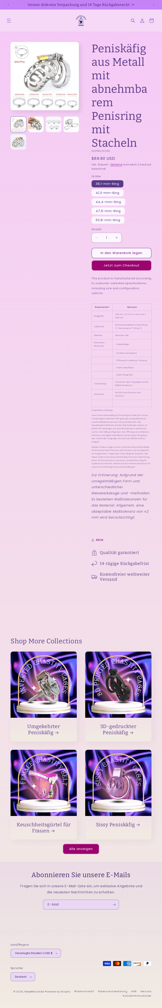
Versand (116, 164)
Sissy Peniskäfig (115, 825)
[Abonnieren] (114, 905)
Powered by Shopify (57, 991)
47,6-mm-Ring (108, 211)
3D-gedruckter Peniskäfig (118, 729)
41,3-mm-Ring (107, 193)
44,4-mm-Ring (108, 202)
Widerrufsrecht (84, 991)
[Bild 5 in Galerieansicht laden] (18, 142)
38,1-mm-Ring (107, 184)
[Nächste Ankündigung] (153, 4)
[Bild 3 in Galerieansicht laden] (53, 124)
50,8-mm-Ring (108, 220)
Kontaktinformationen (137, 995)
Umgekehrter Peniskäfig (43, 729)
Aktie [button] (100, 540)
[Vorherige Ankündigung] (8, 4)
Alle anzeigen (81, 849)
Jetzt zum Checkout (122, 265)
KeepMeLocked (34, 991)
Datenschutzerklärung (112, 991)
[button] (9, 20)
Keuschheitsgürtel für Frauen (44, 828)
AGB (133, 991)
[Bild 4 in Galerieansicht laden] (71, 124)
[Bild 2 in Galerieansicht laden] (36, 124)
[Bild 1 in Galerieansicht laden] (18, 124)
